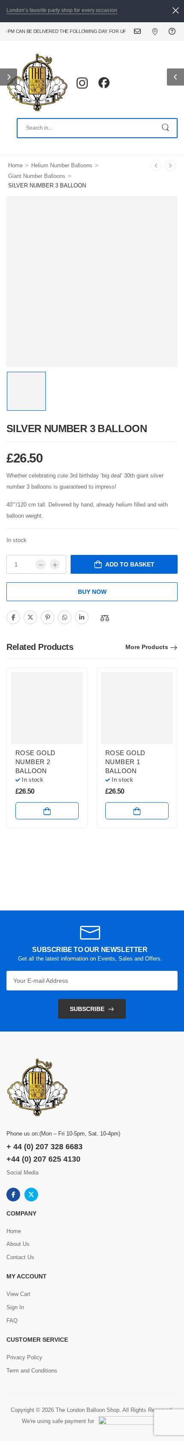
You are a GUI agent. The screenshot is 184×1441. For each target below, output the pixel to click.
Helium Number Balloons (61, 165)
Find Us (160, 31)
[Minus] (41, 564)
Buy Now (92, 591)
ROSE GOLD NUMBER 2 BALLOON (35, 761)
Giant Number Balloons (36, 176)
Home (15, 165)
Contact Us (142, 31)
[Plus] (55, 564)
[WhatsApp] (64, 617)
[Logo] (37, 83)
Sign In (15, 1307)
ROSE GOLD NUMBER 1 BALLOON (125, 761)
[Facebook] (13, 617)
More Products (146, 646)
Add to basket (129, 564)
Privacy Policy (24, 1357)
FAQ (173, 31)
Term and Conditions (31, 1370)
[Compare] (105, 618)
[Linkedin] (82, 617)
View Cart (18, 1294)
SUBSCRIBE (87, 1008)
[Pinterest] (47, 617)
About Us (18, 1244)
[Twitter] (30, 617)
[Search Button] (166, 128)
